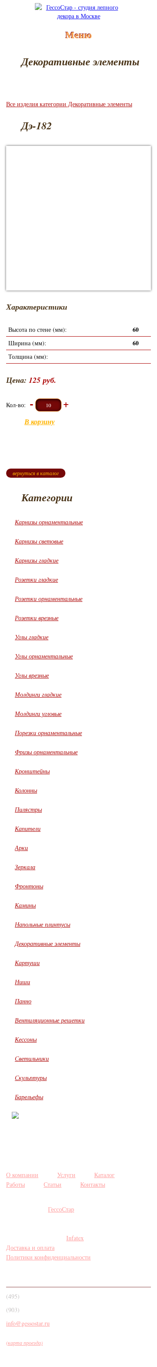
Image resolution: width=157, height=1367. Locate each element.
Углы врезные (32, 675)
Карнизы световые (39, 541)
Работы (15, 1184)
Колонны (26, 790)
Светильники (32, 1058)
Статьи (52, 1184)
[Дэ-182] (78, 218)
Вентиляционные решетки (50, 1020)
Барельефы (29, 1097)
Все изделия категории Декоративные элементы (69, 104)
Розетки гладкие (36, 579)
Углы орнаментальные (44, 656)
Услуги (66, 1175)
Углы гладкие (31, 637)
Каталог (104, 1175)
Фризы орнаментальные (46, 752)
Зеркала (25, 867)
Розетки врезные (36, 618)
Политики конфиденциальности (48, 1257)
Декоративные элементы (47, 943)
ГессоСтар (61, 1209)
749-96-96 (36, 1299)
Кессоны (26, 1039)
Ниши (22, 982)
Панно (23, 1001)
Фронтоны (29, 886)
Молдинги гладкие (38, 694)
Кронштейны (32, 771)
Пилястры (28, 809)
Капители (28, 828)
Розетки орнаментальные (48, 598)
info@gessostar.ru (28, 1323)
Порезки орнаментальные (48, 733)
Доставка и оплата (30, 1247)
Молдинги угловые (38, 713)
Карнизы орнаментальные (49, 522)
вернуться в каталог (36, 472)
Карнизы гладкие (36, 560)
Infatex (75, 1238)
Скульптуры (31, 1077)
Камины (25, 905)
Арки (21, 848)
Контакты (92, 1184)
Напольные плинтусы (42, 924)
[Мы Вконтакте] (14, 1274)
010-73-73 (36, 1312)
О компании (22, 1175)
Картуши (27, 963)
